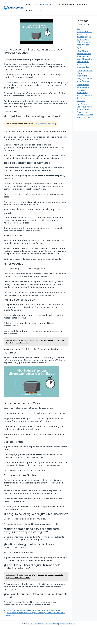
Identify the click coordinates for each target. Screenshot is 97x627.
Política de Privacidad (37, 624)
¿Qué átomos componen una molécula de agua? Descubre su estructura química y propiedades (84, 59)
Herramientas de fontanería (72, 4)
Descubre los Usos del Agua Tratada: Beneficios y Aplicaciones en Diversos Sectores (84, 92)
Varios (29, 10)
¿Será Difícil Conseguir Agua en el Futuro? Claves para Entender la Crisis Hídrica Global (85, 111)
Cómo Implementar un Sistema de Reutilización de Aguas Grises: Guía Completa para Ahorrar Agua (84, 38)
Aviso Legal (53, 624)
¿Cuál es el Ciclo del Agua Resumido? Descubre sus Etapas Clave (33, 610)
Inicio (28, 4)
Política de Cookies (67, 624)
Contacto (41, 10)
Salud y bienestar (44, 4)
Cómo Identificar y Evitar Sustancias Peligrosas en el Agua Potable (85, 75)
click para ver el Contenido (45, 124)
